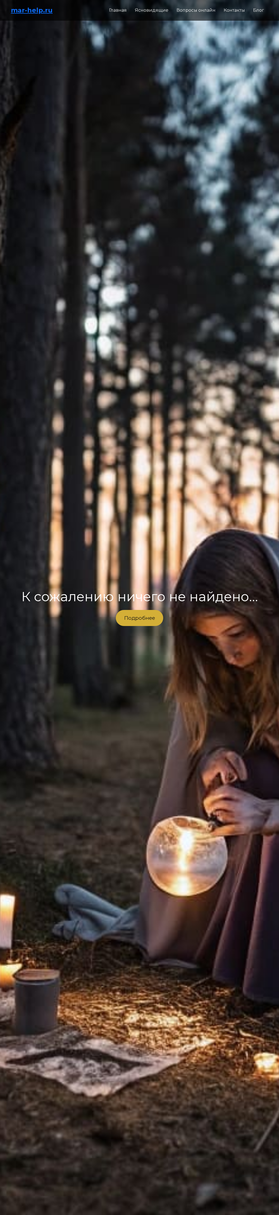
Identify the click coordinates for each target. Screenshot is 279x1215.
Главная (118, 10)
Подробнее (139, 618)
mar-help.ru (32, 10)
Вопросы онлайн (196, 10)
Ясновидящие (151, 10)
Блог (258, 10)
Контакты (234, 10)
